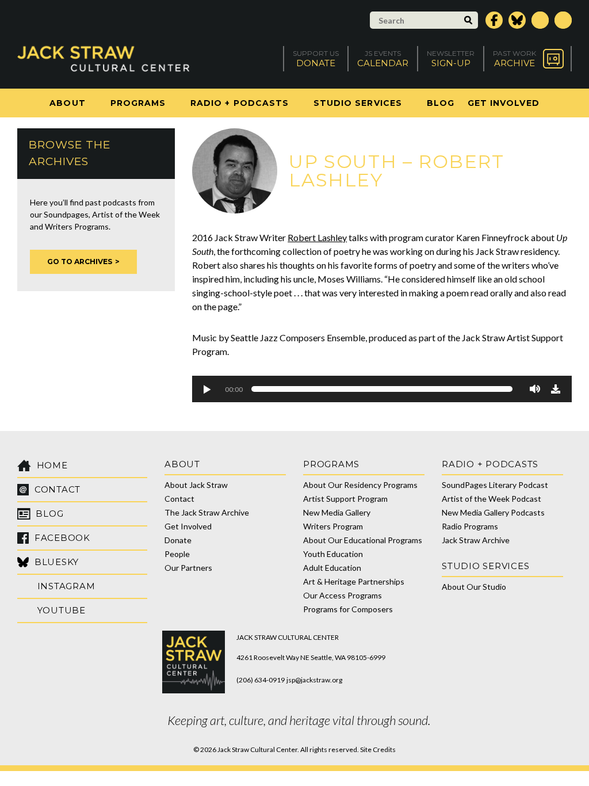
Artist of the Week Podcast (491, 498)
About (67, 103)
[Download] (555, 389)
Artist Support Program (345, 498)
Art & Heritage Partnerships (353, 581)
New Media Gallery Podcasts (493, 512)
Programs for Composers (348, 609)
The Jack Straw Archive (207, 512)
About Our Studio (474, 587)
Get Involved (504, 103)
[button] (206, 389)
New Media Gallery (336, 512)
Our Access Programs (342, 595)
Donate (178, 540)
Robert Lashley (317, 237)
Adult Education (332, 568)
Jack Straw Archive (476, 540)
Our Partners (188, 568)
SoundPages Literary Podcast (495, 485)
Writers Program (333, 526)
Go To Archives (79, 261)
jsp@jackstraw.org (314, 680)
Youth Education (333, 554)
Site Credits (378, 749)
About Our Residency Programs (360, 485)
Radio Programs (470, 526)
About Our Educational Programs (362, 540)
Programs (138, 103)
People (177, 554)
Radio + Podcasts (239, 103)
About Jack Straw (196, 485)
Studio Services (357, 103)
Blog (440, 103)
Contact (179, 498)
